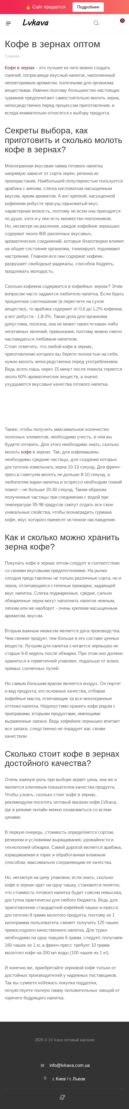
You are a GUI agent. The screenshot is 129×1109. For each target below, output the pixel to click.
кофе (27, 451)
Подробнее (88, 7)
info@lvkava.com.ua (70, 1065)
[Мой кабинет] (107, 23)
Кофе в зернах (20, 67)
